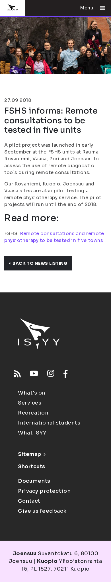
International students (49, 423)
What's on (32, 393)
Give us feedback (42, 511)
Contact (29, 501)
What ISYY (32, 433)
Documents (34, 481)
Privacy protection (44, 491)
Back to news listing (40, 263)
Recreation (33, 413)
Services (29, 403)
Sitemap (29, 454)
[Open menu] (100, 8)
